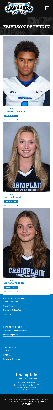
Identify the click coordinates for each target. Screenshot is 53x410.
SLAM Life (7, 355)
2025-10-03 (9, 109)
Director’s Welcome (10, 302)
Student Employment (11, 335)
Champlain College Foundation (15, 330)
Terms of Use (32, 402)
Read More (11, 116)
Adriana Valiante (14, 282)
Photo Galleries (9, 351)
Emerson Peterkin (14, 111)
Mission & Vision (9, 306)
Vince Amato (12, 119)
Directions (7, 314)
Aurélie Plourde (13, 197)
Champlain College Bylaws (13, 310)
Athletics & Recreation (11, 359)
